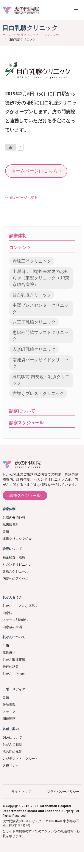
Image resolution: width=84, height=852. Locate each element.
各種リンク (11, 766)
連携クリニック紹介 (17, 539)
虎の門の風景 (12, 752)
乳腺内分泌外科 (14, 518)
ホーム (7, 35)
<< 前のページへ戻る (21, 198)
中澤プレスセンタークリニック (40, 308)
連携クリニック (27, 35)
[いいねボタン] (10, 147)
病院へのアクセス (15, 579)
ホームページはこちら (34, 170)
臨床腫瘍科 (11, 525)
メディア (9, 712)
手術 (6, 646)
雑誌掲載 (9, 705)
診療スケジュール (24, 495)
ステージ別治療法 (15, 620)
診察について (22, 410)
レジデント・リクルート (20, 759)
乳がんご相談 (12, 744)
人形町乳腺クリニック (34, 349)
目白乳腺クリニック (31, 294)
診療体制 (17, 235)
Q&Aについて (12, 738)
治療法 (7, 613)
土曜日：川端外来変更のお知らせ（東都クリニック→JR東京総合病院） (40, 278)
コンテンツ (51, 35)
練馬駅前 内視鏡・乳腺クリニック (41, 380)
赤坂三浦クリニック (31, 261)
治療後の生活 (12, 627)
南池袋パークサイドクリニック (40, 363)
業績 (6, 532)
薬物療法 (9, 653)
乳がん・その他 (14, 674)
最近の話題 (11, 667)
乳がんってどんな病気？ (20, 606)
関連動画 (9, 719)
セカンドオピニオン (17, 564)
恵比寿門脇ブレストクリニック (40, 336)
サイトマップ (21, 792)
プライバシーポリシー (63, 792)
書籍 (6, 698)
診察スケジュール (26, 422)
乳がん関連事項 (14, 660)
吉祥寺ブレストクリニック (38, 393)
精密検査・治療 (14, 557)
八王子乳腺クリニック (34, 322)
